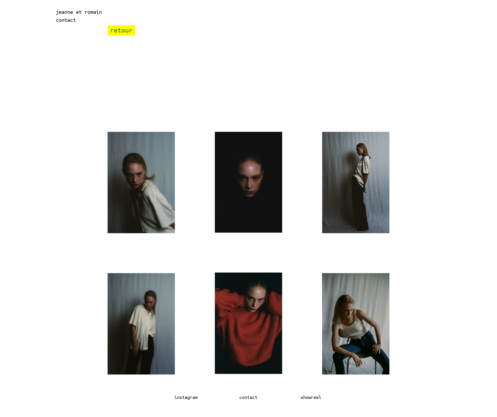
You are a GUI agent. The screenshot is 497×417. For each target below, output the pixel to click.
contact (66, 20)
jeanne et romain (79, 12)
